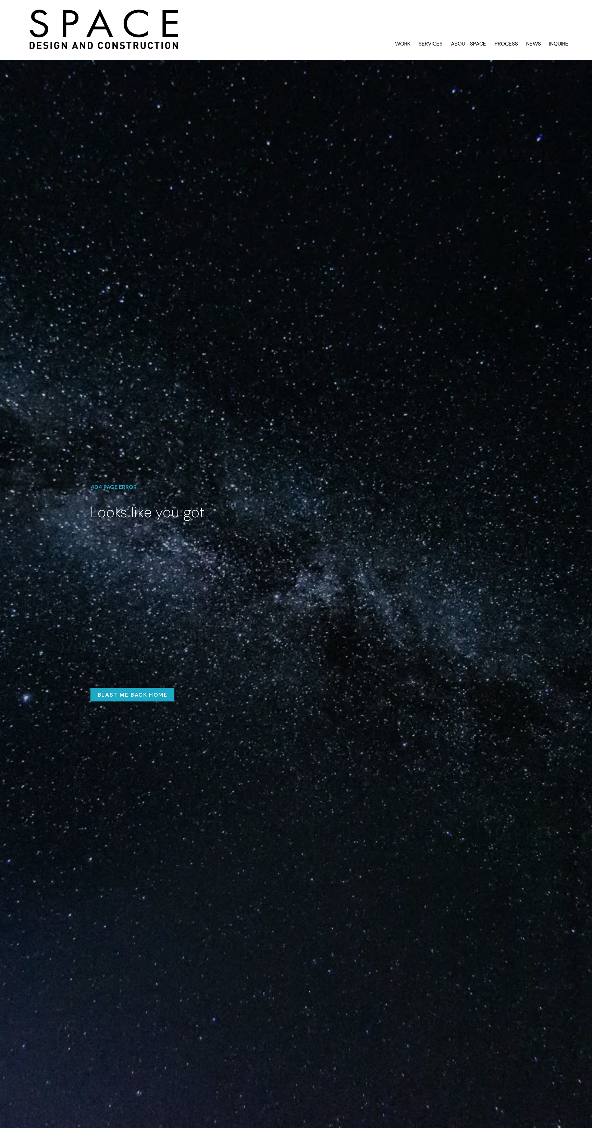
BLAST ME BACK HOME (133, 694)
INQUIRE (558, 43)
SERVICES (431, 43)
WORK (402, 43)
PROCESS (506, 43)
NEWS (533, 43)
